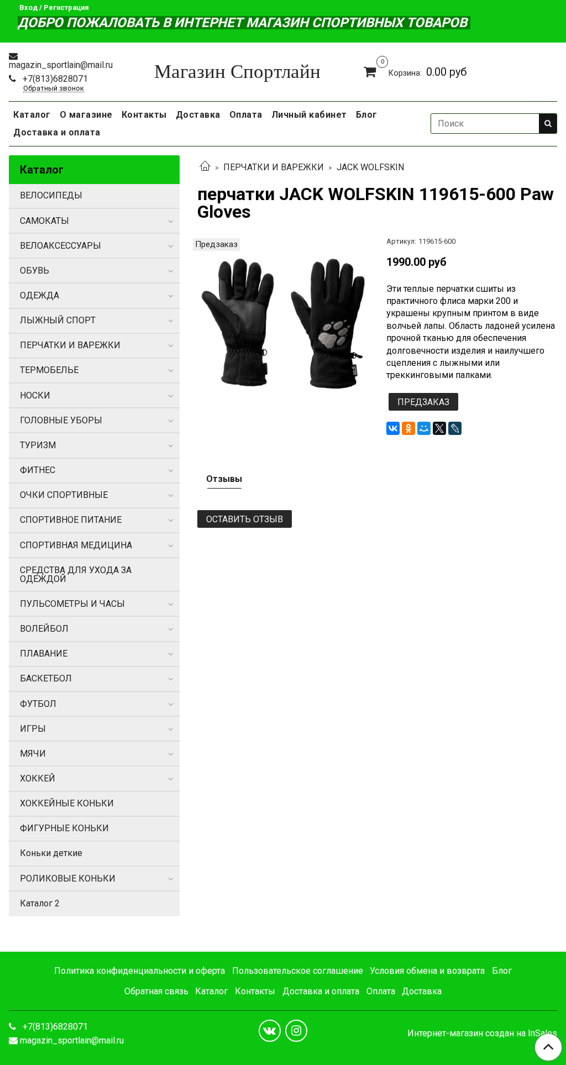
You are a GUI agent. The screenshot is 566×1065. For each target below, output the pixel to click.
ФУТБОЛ (38, 704)
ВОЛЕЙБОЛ (44, 628)
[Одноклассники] (408, 428)
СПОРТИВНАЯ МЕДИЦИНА (76, 545)
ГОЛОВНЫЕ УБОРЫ (61, 420)
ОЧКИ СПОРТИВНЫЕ (64, 495)
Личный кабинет (309, 114)
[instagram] (296, 1031)
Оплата (246, 114)
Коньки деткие (51, 853)
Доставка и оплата (57, 132)
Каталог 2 (40, 903)
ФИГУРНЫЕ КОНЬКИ (64, 828)
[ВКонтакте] (393, 428)
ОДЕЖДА (39, 295)
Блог (367, 114)
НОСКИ (35, 395)
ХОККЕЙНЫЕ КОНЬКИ (67, 803)
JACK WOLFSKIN (370, 167)
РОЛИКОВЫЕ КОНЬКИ (68, 878)
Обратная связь (156, 991)
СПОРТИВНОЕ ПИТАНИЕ (71, 520)
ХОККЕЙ (37, 778)
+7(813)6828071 (54, 79)
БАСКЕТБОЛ (46, 678)
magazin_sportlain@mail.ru (61, 65)
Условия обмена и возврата (427, 971)
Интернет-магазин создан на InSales (482, 1033)
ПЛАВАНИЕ (43, 653)
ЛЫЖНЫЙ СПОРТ (58, 320)
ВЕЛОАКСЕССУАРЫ (60, 245)
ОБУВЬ (34, 270)
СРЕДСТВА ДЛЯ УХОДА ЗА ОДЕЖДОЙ (76, 574)
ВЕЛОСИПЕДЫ (51, 195)
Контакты (144, 114)
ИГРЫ (33, 728)
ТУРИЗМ (38, 445)
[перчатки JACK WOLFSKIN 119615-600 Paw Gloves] (282, 323)
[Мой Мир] (424, 428)
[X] (439, 428)
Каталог (32, 114)
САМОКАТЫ (44, 221)
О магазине (86, 114)
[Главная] (205, 167)
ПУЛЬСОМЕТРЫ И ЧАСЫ (72, 604)
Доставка (198, 114)
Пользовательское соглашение (297, 971)
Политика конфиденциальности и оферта (139, 971)
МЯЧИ (33, 753)
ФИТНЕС (37, 470)
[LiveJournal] (455, 428)
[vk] (270, 1031)
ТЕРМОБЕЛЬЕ (49, 370)
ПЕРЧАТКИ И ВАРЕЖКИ (273, 167)
